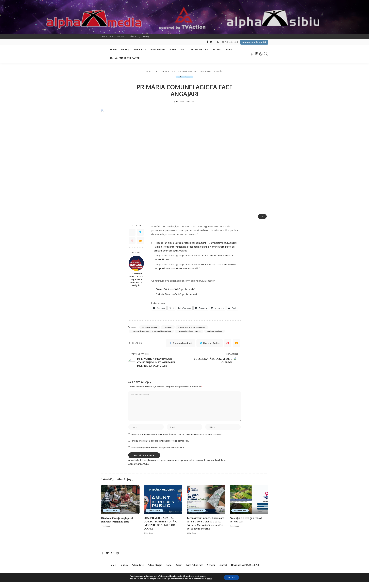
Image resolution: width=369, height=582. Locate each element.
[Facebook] (132, 232)
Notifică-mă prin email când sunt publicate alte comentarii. (160, 441)
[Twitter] (140, 232)
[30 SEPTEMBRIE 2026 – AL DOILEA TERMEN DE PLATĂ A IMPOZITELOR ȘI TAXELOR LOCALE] (163, 499)
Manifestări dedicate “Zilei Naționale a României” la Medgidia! (136, 279)
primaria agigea (215, 331)
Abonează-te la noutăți (254, 42)
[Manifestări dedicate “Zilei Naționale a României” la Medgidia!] (136, 263)
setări (209, 579)
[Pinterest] (132, 240)
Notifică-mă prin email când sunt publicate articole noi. (158, 447)
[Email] (140, 240)
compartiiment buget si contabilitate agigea (152, 331)
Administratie (184, 77)
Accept (231, 577)
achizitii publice (150, 327)
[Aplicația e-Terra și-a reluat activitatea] (249, 499)
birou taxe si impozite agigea (192, 327)
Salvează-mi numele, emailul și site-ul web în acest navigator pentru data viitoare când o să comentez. (177, 434)
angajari (168, 327)
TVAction (180, 102)
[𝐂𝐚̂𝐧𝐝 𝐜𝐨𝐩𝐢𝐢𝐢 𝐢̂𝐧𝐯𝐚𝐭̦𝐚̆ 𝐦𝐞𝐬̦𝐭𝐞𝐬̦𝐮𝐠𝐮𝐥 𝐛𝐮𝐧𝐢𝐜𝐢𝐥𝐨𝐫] (120, 499)
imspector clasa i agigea (190, 331)
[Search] (265, 54)
